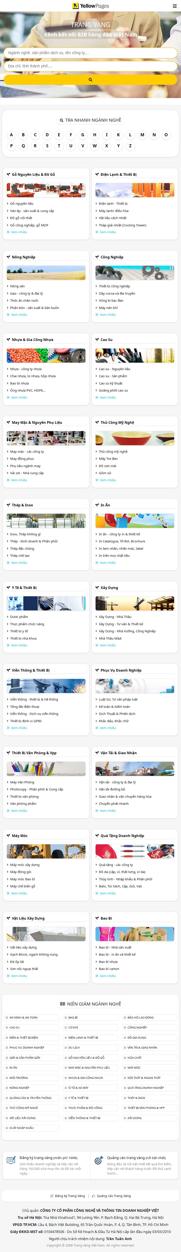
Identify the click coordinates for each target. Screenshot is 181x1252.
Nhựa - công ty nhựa (25, 369)
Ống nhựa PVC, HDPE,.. (27, 390)
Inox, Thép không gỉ (25, 534)
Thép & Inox (22, 505)
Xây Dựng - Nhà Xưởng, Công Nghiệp (127, 631)
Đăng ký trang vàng (48, 1157)
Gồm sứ (105, 473)
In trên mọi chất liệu (114, 555)
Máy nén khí (108, 307)
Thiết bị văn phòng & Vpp (34, 752)
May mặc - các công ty (27, 451)
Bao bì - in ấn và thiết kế (117, 954)
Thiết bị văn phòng (24, 796)
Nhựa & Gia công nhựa (32, 339)
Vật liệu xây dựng (28, 918)
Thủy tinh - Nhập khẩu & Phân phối (125, 879)
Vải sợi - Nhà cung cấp (27, 473)
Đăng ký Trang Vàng (70, 1196)
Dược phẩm (19, 616)
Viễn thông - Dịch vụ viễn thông (34, 713)
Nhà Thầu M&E (110, 638)
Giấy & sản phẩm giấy (24, 1058)
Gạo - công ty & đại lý (26, 293)
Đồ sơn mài (107, 466)
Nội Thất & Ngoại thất (144, 1078)
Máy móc (20, 835)
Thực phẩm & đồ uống (85, 1108)
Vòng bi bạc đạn (111, 300)
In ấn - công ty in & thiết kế (119, 534)
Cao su (107, 339)
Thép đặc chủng (22, 548)
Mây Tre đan (108, 458)
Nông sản (17, 286)
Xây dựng (109, 587)
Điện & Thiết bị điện (23, 1038)
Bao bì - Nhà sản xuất (115, 947)
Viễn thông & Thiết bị (31, 670)
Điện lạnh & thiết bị (119, 174)
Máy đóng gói (20, 871)
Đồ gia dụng (137, 1038)
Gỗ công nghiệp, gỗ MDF (29, 225)
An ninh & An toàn (23, 1017)
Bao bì (106, 918)
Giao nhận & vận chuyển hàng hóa (125, 796)
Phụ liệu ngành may (25, 466)
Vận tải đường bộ (112, 789)
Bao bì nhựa (19, 383)
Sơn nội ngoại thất (24, 968)
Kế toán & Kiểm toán (114, 706)
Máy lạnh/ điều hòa (113, 210)
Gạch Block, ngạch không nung (34, 954)
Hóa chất (134, 1058)
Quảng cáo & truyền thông (30, 1098)
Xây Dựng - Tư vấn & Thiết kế (121, 624)
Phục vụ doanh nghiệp (121, 670)
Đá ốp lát (17, 961)
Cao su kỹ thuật (110, 383)
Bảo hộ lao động (141, 1017)
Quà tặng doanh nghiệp (122, 835)
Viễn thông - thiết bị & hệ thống (34, 699)
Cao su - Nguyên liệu (114, 369)
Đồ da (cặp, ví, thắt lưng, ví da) (122, 871)
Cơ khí (73, 1027)
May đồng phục (22, 458)
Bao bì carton (109, 968)
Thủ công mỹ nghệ (117, 422)
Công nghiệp (112, 257)
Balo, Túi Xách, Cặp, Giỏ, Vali (120, 886)
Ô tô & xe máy (78, 1088)
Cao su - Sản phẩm (113, 376)
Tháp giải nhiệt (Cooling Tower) (122, 225)
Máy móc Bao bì (22, 879)
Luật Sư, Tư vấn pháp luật (118, 699)
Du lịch (74, 1047)
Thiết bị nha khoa (23, 638)
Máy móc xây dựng (25, 864)
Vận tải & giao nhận (119, 752)
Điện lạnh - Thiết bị (113, 203)
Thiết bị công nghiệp (114, 286)
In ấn (105, 505)
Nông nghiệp (23, 257)
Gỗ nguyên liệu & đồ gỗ (33, 174)
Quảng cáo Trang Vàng (114, 1196)
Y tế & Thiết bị (24, 587)
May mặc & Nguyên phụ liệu (37, 422)
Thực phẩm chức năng (27, 624)
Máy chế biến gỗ (22, 886)
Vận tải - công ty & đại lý (117, 782)
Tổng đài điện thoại (24, 706)
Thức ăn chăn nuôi (24, 300)
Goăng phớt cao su (113, 390)
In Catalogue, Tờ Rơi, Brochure (122, 541)
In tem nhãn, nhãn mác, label (121, 548)
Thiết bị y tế (19, 631)
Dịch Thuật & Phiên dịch (117, 713)
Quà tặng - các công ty (116, 864)
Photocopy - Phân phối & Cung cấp (36, 789)
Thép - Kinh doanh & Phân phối (34, 541)
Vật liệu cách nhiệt (112, 218)
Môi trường (18, 1078)
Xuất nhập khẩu (21, 1128)
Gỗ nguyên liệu (21, 203)
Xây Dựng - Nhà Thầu (115, 616)
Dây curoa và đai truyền (117, 293)
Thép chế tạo (20, 555)
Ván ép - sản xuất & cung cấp (32, 210)
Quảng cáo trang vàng (136, 1157)
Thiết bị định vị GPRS (26, 721)
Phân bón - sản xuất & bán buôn (34, 307)
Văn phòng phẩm (23, 803)
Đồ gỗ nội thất (21, 218)
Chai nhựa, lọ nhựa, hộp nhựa (33, 376)
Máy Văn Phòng (22, 782)
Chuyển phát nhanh (114, 803)
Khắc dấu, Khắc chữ (113, 721)
